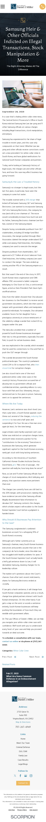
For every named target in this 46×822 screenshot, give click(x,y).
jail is (14, 464)
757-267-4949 (23, 726)
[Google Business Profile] (25, 775)
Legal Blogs (23, 764)
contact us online (10, 641)
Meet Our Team (23, 743)
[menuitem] (11, 810)
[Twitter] (15, 775)
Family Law (23, 755)
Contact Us (23, 783)
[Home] (22, 6)
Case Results (23, 760)
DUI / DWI (23, 751)
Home (23, 738)
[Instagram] (31, 775)
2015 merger (30, 199)
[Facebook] (20, 775)
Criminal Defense (23, 747)
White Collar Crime (21, 650)
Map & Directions (23, 722)
